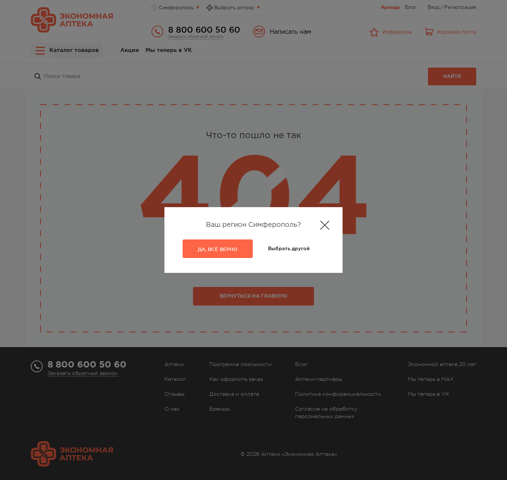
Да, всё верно (218, 249)
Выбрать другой (289, 249)
